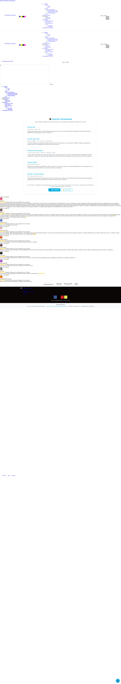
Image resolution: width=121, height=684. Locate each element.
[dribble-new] (3, 112)
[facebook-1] (0, 112)
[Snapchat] (21, 16)
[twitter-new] (2, 112)
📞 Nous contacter (54, 189)
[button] (61, 63)
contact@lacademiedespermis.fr (61, 306)
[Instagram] (25, 16)
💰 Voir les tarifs (67, 190)
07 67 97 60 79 (52, 306)
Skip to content (3, 0)
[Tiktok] (23, 16)
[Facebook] (19, 16)
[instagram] (5, 112)
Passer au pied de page (10, 0)
